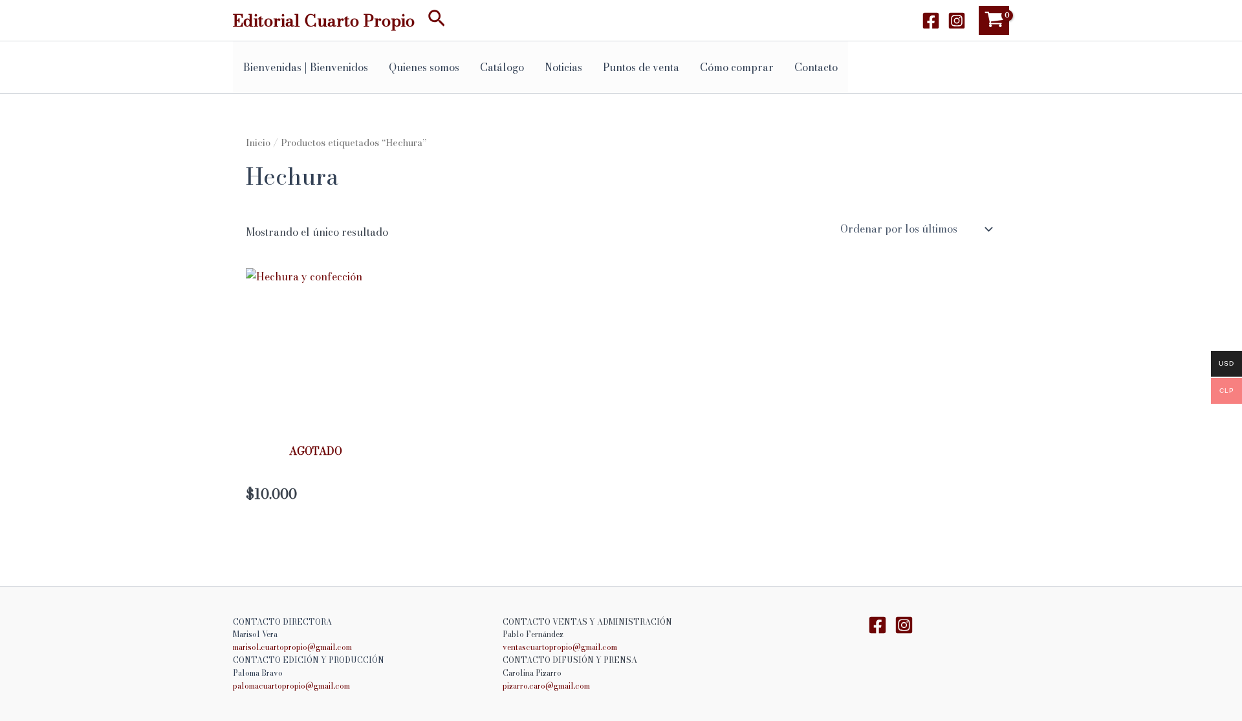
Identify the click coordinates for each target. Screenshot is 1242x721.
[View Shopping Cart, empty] (994, 20)
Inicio (258, 142)
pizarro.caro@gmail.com (546, 686)
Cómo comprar (737, 67)
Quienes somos (424, 67)
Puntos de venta (641, 67)
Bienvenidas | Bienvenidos (305, 67)
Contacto (816, 67)
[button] (437, 20)
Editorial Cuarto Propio (324, 20)
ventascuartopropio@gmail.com (560, 647)
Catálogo (502, 67)
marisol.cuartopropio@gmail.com (292, 647)
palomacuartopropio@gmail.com (291, 686)
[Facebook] (931, 21)
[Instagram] (957, 21)
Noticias (563, 67)
